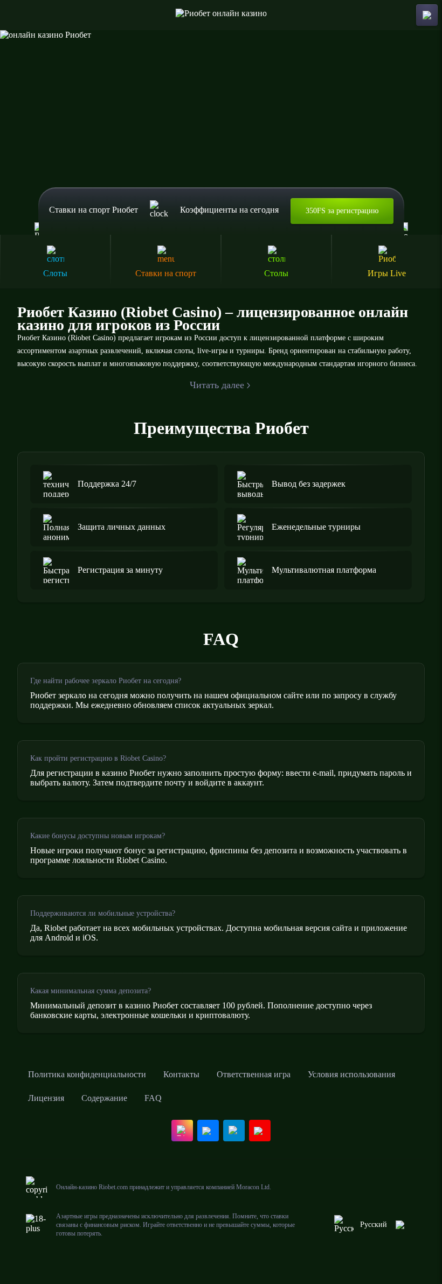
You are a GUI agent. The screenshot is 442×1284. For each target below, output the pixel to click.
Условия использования (351, 1074)
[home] (221, 15)
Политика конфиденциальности (87, 1074)
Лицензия (46, 1098)
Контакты (181, 1074)
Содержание (104, 1098)
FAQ (153, 1098)
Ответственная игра (254, 1074)
